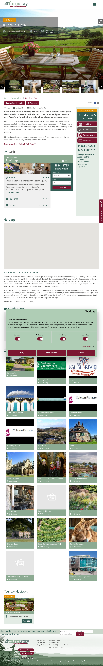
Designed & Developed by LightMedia (76, 661)
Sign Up (80, 634)
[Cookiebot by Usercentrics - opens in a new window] (86, 311)
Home (6, 98)
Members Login (27, 653)
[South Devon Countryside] (51, 86)
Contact (53, 661)
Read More (43, 177)
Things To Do (41, 645)
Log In (60, 661)
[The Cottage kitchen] (70, 86)
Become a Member (26, 650)
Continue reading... (14, 192)
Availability (19, 108)
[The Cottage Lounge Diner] (43, 169)
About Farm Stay (54, 642)
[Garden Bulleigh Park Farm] (32, 86)
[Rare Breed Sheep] (13, 86)
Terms (45, 661)
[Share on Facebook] (95, 102)
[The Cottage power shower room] (89, 86)
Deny (22, 352)
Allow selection (51, 352)
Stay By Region (41, 642)
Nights (55, 179)
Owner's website (89, 135)
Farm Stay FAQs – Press (56, 647)
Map (8, 108)
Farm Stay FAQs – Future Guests (58, 645)
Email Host (87, 141)
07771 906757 (86, 150)
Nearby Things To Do (37, 108)
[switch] (40, 338)
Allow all (81, 352)
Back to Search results (14, 103)
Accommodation (16, 98)
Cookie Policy (36, 661)
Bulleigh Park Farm (13, 613)
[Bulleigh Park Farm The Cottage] (12, 169)
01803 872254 (86, 146)
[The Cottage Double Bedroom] (27, 169)
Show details (86, 346)
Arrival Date (56, 172)
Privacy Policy (25, 661)
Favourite (33, 103)
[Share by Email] (98, 102)
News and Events (54, 640)
